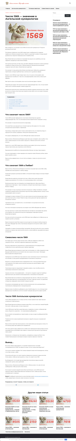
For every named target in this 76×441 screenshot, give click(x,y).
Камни (57, 8)
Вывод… (11, 108)
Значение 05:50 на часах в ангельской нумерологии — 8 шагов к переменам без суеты (12, 409)
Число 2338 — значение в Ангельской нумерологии (46, 429)
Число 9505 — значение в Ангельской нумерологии (12, 429)
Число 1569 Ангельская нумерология (18, 105)
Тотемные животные (34, 8)
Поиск (54, 12)
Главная (8, 8)
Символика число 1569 (14, 103)
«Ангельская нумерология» (41, 376)
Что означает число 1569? (15, 99)
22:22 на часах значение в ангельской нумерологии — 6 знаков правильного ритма (61, 24)
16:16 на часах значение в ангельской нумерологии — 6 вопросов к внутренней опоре (61, 44)
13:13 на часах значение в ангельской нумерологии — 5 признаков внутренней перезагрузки (61, 37)
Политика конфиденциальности (14, 431)
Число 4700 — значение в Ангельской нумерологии (63, 408)
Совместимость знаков (48, 8)
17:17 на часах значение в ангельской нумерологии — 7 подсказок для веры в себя (61, 30)
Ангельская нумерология (19, 8)
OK (65, 439)
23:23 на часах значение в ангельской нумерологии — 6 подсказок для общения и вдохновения (61, 51)
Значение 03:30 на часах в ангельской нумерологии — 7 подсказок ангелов (46, 409)
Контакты (27, 431)
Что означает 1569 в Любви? (16, 102)
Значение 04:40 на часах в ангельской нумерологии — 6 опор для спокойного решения (29, 409)
